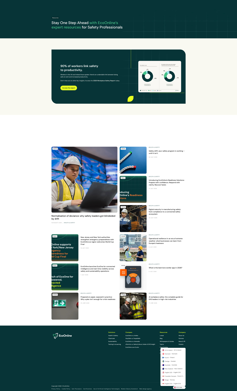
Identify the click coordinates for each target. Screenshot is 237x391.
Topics (162, 344)
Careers (181, 344)
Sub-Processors (77, 389)
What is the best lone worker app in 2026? (165, 268)
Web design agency (145, 389)
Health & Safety (113, 335)
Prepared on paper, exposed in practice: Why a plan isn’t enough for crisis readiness (98, 298)
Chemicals (111, 338)
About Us (181, 335)
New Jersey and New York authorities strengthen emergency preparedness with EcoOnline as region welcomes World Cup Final (97, 240)
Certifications (87, 389)
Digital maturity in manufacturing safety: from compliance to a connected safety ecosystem (165, 211)
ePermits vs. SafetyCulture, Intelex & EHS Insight (140, 344)
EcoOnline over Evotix (132, 347)
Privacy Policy (55, 389)
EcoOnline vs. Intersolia (133, 341)
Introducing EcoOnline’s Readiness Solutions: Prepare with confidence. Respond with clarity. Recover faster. (166, 182)
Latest (162, 335)
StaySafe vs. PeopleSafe (133, 338)
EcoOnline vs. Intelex (132, 335)
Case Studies (164, 347)
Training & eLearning (114, 344)
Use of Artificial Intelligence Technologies (106, 389)
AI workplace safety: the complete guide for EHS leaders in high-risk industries (166, 298)
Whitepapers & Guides (167, 341)
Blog (161, 338)
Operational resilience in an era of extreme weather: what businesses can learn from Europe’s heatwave (166, 241)
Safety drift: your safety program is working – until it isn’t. (167, 152)
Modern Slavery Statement (129, 389)
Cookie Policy (66, 389)
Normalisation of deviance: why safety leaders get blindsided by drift (83, 217)
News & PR (182, 341)
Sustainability (112, 341)
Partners (181, 338)
